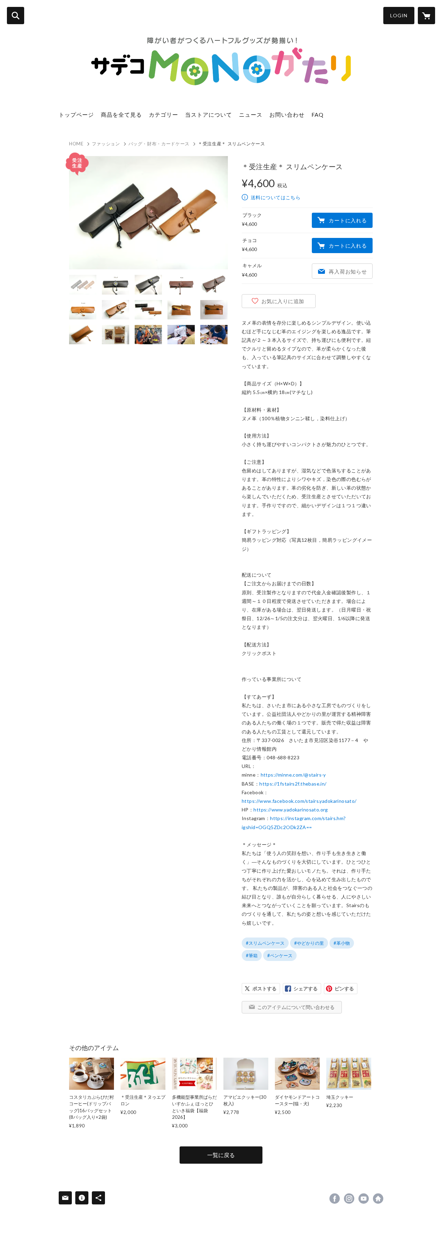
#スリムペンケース (265, 943)
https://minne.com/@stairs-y (293, 775)
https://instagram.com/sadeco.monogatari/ (349, 1198)
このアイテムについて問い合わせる (296, 1007)
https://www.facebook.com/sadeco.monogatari (334, 1198)
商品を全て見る (121, 114)
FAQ (317, 114)
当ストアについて (208, 114)
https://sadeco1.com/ (378, 1198)
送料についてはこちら (275, 197)
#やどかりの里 (309, 943)
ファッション (106, 143)
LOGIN (398, 15)
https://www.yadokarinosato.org (290, 809)
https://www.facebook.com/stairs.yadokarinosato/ (299, 801)
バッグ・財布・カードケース (159, 143)
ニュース (250, 114)
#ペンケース (279, 955)
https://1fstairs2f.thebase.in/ (293, 784)
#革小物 (342, 943)
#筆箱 (252, 955)
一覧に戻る (221, 1155)
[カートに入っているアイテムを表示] (426, 15)
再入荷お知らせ (348, 271)
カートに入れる (348, 220)
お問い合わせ (287, 114)
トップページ (76, 114)
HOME (76, 143)
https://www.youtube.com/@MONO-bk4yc (363, 1198)
